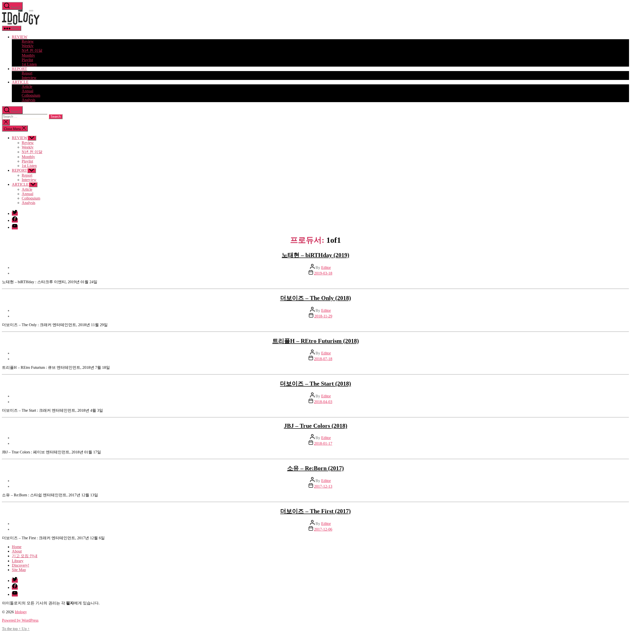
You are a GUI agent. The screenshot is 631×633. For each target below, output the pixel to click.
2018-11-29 (323, 316)
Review (28, 41)
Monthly (28, 55)
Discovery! (20, 565)
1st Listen (29, 64)
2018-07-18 (323, 359)
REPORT (19, 69)
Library (17, 561)
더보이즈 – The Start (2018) (315, 383)
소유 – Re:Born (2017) (315, 468)
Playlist (27, 60)
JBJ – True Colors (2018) (315, 426)
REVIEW (19, 37)
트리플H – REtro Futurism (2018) (315, 341)
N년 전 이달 (32, 50)
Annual (27, 91)
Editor (326, 267)
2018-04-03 (323, 402)
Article (27, 86)
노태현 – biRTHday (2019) (315, 255)
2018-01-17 (323, 443)
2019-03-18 (323, 273)
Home (16, 547)
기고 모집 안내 (24, 556)
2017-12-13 (323, 486)
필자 (70, 603)
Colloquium (31, 95)
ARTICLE (20, 82)
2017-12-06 (323, 529)
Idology (21, 612)
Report (27, 73)
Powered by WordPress (20, 620)
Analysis (28, 100)
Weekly (28, 46)
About (17, 551)
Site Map (19, 570)
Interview (29, 77)
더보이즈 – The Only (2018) (315, 298)
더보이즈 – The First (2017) (315, 511)
